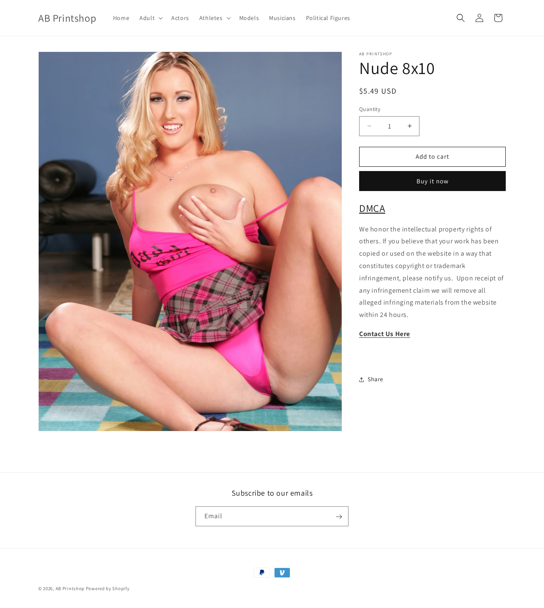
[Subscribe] (338, 517)
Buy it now (432, 181)
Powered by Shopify (108, 588)
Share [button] (375, 379)
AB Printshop (70, 588)
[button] (150, 18)
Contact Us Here (384, 333)
